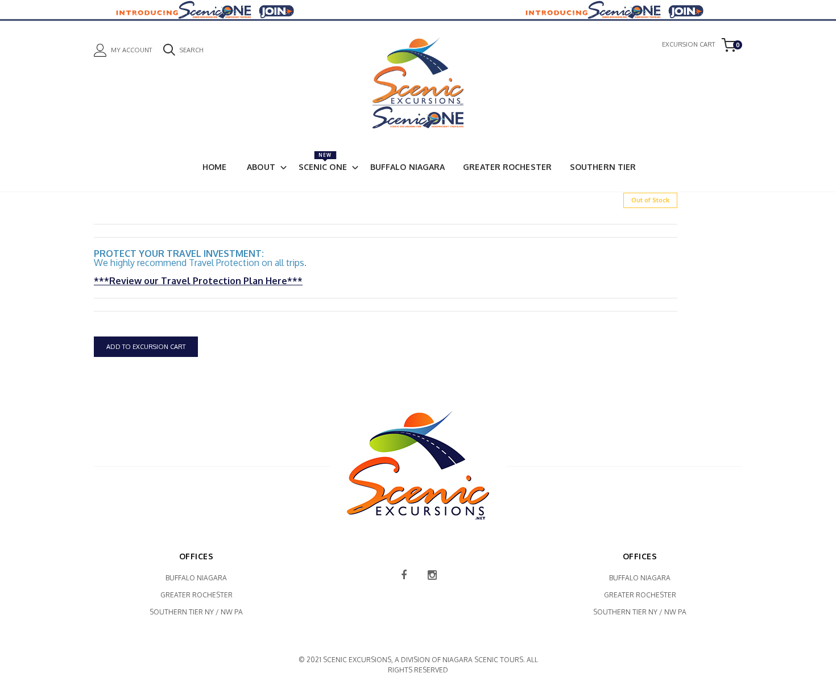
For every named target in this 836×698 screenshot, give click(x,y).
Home (214, 167)
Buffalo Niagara (407, 167)
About (261, 167)
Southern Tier (603, 167)
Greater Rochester (507, 167)
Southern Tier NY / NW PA (196, 612)
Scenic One (323, 162)
